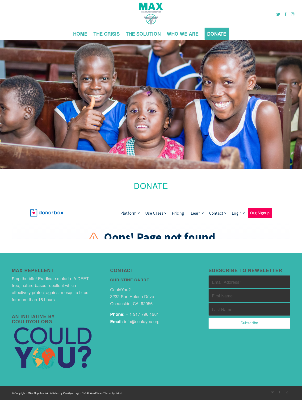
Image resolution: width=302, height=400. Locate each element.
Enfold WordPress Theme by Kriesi (102, 393)
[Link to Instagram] (292, 13)
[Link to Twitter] (278, 13)
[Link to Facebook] (285, 13)
